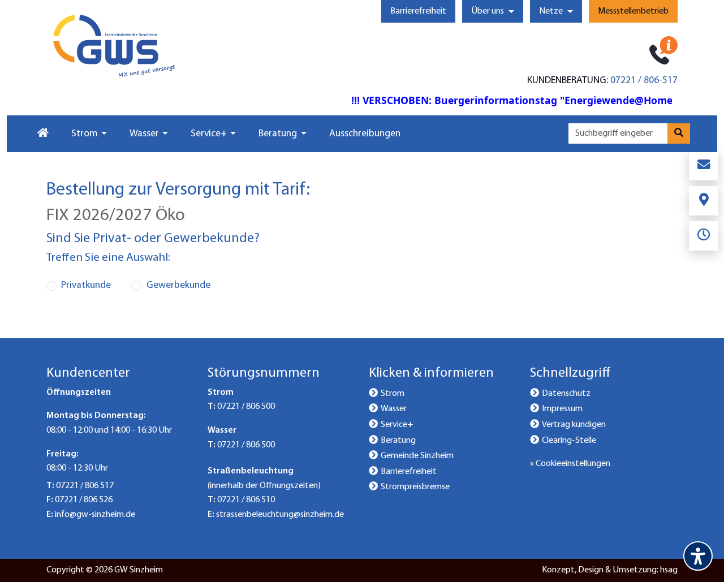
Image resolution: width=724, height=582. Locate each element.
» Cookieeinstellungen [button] (570, 463)
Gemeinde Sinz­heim (417, 455)
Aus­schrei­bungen (364, 134)
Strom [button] (84, 134)
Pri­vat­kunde (86, 285)
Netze (551, 11)
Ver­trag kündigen (574, 424)
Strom (392, 393)
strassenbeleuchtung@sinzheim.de (280, 514)
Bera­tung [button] (277, 134)
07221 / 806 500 (246, 406)
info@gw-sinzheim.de (95, 514)
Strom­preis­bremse (415, 487)
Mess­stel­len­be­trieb (633, 11)
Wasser (394, 408)
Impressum (562, 408)
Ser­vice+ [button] (209, 134)
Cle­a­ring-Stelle (569, 440)
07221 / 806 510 (246, 500)
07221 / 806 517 (85, 485)
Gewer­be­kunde (178, 285)
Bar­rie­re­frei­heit (418, 11)
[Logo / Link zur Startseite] (114, 46)
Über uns (487, 11)
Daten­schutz (566, 393)
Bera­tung (398, 440)
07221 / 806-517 (644, 80)
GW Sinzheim (138, 570)
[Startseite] (42, 134)
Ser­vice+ (397, 424)
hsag (669, 570)
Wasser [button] (144, 134)
